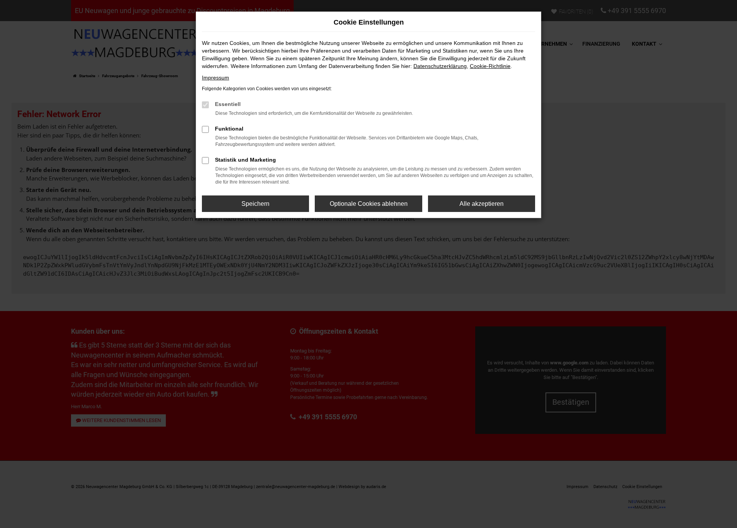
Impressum (215, 77)
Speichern (255, 203)
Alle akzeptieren (481, 203)
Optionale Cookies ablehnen (369, 203)
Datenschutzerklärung (440, 66)
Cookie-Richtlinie (490, 66)
